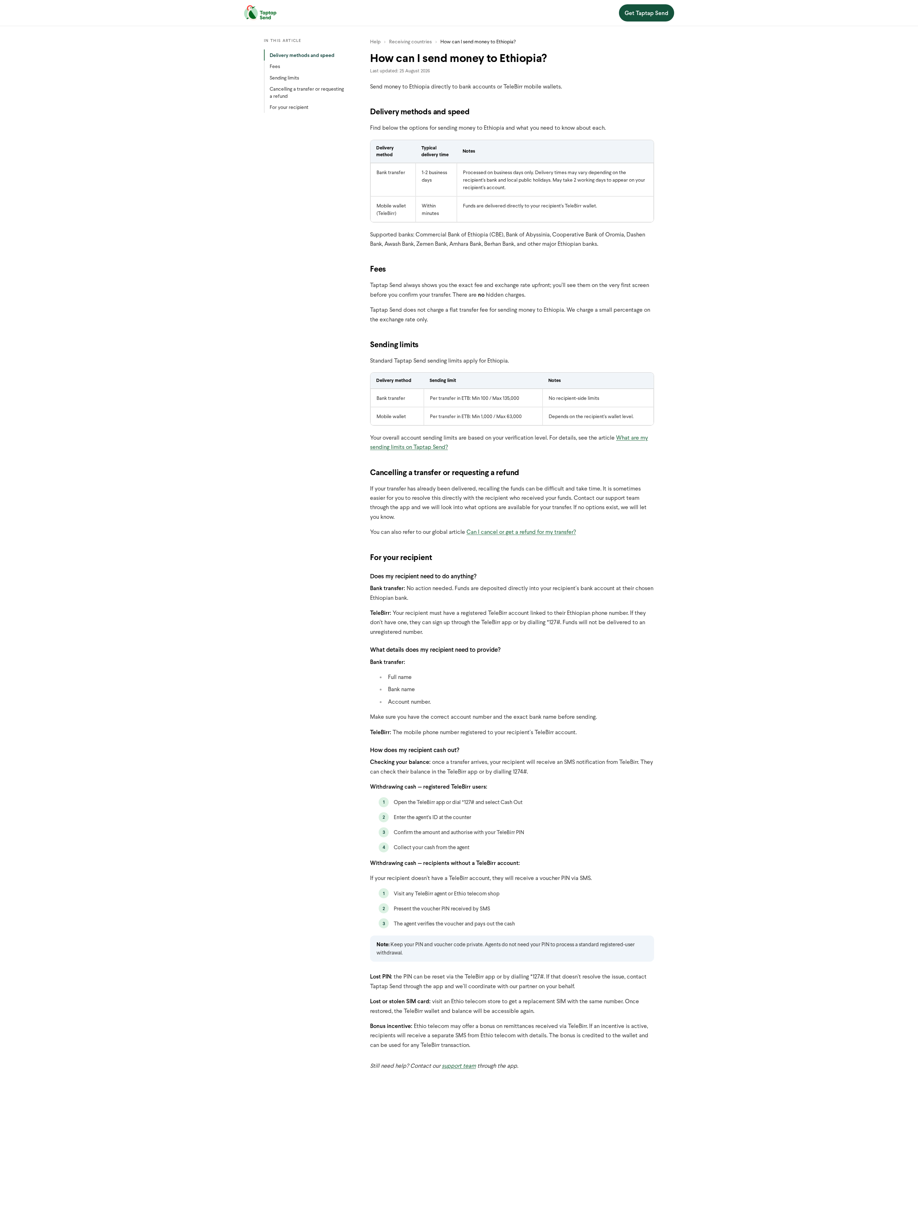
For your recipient (289, 107)
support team (459, 1065)
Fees (275, 66)
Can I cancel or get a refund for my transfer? (521, 531)
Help (375, 41)
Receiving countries (410, 41)
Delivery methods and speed (302, 55)
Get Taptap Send (646, 12)
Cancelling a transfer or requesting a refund (307, 92)
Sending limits (284, 78)
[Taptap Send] (260, 13)
